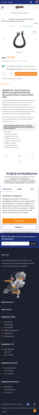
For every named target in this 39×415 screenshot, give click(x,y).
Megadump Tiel (7, 344)
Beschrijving (5, 84)
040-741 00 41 (8, 392)
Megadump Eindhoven (10, 382)
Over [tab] (32, 189)
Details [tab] (19, 189)
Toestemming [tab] (6, 189)
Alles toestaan (19, 221)
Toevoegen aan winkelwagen (26, 74)
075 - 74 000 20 (8, 373)
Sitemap (20, 404)
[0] (36, 2)
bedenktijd (20, 13)
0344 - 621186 (8, 355)
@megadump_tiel (9, 336)
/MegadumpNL (8, 333)
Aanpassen (18, 227)
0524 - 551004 (8, 2)
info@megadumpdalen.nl (11, 330)
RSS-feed (14, 404)
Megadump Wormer (9, 363)
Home (3, 19)
